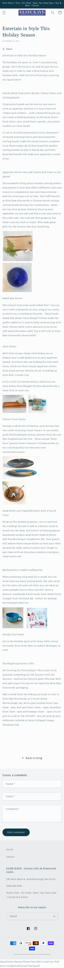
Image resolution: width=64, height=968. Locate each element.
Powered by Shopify (44, 954)
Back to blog (34, 758)
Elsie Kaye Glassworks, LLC (27, 954)
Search (10, 849)
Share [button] (9, 49)
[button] (4, 12)
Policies (10, 856)
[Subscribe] (54, 916)
